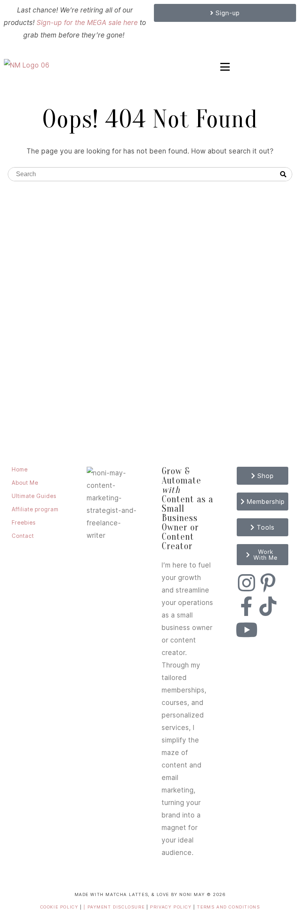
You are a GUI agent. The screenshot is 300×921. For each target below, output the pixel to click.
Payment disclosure (117, 907)
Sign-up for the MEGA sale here (87, 23)
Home (20, 469)
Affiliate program (35, 509)
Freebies (24, 522)
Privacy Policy (171, 907)
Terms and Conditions (228, 907)
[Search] (283, 175)
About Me (25, 482)
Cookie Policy (59, 907)
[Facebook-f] (246, 606)
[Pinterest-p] (268, 583)
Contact (23, 535)
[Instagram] (246, 583)
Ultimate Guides (34, 496)
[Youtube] (246, 629)
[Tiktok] (268, 606)
